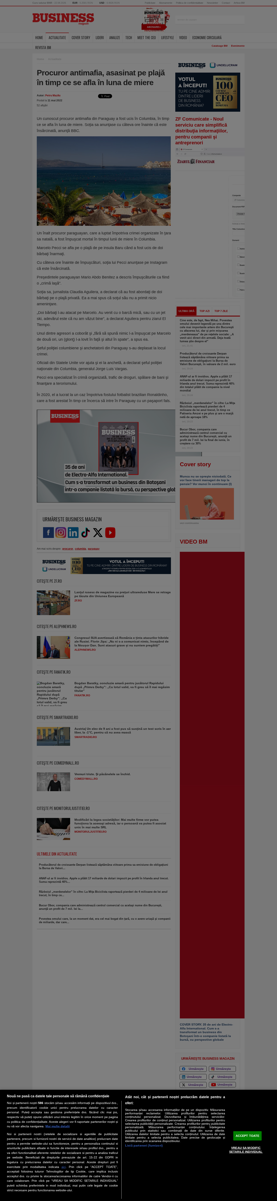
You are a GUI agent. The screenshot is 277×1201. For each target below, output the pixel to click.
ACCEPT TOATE (247, 1135)
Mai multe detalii (57, 1126)
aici (63, 1167)
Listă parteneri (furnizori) (144, 1145)
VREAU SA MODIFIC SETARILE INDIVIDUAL (246, 1149)
